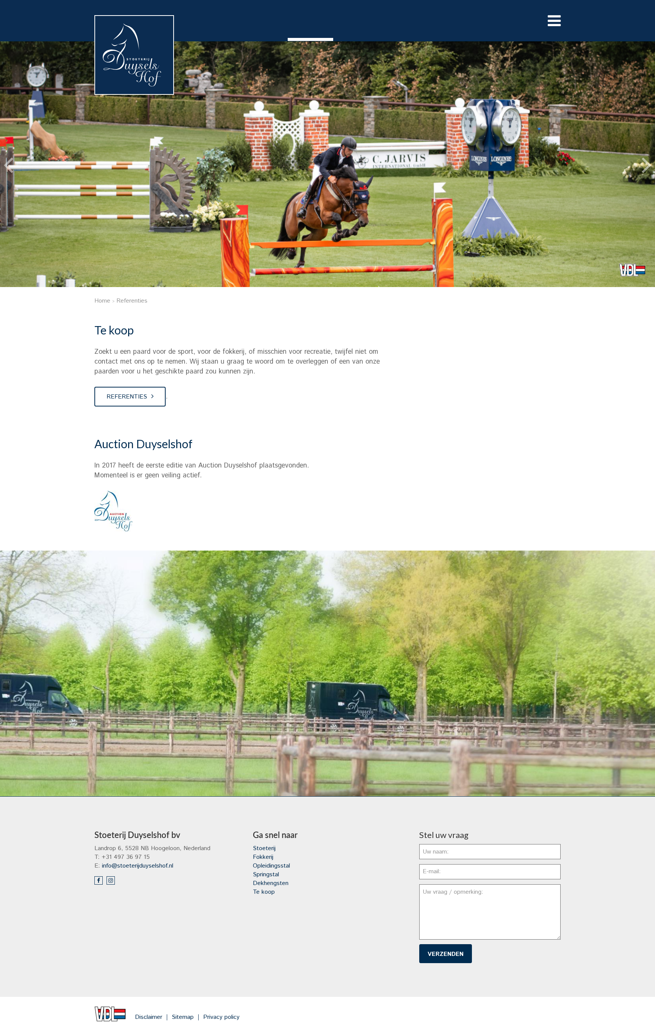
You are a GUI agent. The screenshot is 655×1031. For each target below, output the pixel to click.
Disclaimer (148, 1017)
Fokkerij (263, 857)
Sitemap (183, 1017)
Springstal (266, 874)
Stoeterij (264, 848)
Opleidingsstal (271, 866)
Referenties (127, 396)
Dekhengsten (270, 883)
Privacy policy (221, 1017)
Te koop (264, 892)
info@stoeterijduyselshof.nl (137, 866)
